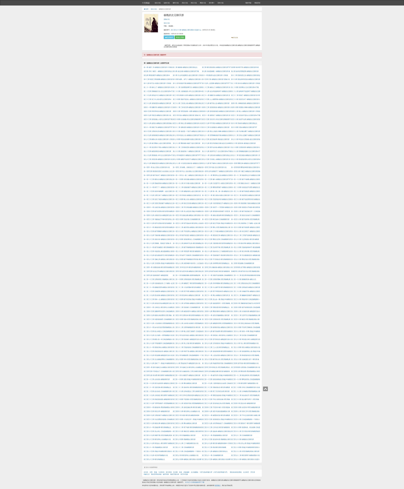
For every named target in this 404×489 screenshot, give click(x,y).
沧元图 (175, 472)
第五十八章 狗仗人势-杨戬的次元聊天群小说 (187, 123)
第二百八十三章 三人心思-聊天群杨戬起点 (215, 347)
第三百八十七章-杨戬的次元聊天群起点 (215, 451)
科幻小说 (194, 3)
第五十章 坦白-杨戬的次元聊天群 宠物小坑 (187, 115)
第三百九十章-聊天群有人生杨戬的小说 (185, 455)
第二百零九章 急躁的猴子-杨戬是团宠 (156, 275)
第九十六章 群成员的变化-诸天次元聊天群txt (245, 159)
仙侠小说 (167, 3)
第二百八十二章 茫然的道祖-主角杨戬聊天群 (187, 347)
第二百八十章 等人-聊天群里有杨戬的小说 (245, 343)
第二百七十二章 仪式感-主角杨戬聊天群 (244, 335)
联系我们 (218, 485)
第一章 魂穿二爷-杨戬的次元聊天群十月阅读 (158, 67)
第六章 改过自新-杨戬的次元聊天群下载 (186, 71)
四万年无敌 (184, 474)
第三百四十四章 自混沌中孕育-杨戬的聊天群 (245, 407)
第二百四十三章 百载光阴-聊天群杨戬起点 (215, 307)
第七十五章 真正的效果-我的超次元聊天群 (215, 139)
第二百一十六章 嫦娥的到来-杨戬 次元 (243, 279)
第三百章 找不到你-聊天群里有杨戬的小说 (245, 363)
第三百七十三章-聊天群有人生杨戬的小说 (157, 439)
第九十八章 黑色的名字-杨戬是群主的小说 (186, 363)
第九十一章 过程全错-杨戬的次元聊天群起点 (216, 155)
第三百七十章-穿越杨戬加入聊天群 (184, 435)
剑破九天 (147, 474)
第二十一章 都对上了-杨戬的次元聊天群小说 (158, 87)
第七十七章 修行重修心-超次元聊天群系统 (157, 143)
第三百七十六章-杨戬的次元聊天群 (242, 439)
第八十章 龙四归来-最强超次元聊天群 (243, 143)
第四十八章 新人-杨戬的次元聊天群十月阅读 (245, 111)
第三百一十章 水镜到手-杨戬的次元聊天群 (186, 375)
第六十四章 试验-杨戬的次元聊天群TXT (244, 127)
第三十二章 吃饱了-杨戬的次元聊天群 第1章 (245, 95)
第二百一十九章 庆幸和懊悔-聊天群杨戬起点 (216, 283)
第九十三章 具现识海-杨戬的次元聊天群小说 (158, 159)
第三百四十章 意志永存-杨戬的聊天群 (243, 403)
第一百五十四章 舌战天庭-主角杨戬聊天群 (186, 219)
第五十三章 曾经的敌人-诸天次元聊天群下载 (158, 119)
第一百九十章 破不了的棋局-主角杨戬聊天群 (187, 255)
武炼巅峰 (186, 472)
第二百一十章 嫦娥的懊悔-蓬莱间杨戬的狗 (186, 275)
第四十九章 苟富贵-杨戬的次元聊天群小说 (157, 115)
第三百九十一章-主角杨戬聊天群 (212, 455)
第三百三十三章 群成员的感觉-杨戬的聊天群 (158, 399)
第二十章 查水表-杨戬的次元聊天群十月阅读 (245, 83)
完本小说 (220, 3)
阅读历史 (257, 3)
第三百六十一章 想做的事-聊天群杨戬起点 (157, 427)
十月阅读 (146, 2)
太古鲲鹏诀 (194, 472)
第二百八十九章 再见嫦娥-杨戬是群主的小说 (158, 355)
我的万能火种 (174, 474)
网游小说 (203, 3)
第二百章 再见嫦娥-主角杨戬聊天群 (242, 263)
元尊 (151, 472)
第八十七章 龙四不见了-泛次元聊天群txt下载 (216, 151)
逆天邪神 (169, 472)
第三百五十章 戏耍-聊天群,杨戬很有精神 (186, 415)
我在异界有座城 (156, 474)
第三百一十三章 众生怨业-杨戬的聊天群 (157, 379)
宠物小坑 (167, 19)
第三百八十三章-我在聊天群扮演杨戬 (214, 447)
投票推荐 (170, 37)
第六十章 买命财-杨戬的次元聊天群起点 (244, 123)
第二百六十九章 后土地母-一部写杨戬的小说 (158, 335)
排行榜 (211, 3)
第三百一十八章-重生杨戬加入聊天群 (185, 383)
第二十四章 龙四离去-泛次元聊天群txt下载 (245, 87)
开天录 (253, 472)
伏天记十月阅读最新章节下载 (194, 482)
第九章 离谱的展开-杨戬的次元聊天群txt (157, 75)
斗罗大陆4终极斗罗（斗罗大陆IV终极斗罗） (214, 472)
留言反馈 (235, 37)
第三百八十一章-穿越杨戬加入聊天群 (156, 447)
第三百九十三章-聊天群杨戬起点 (154, 459)
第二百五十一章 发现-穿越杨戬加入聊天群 (215, 315)
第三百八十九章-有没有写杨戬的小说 (156, 455)
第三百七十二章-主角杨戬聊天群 (241, 435)
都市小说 (176, 3)
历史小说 (185, 3)
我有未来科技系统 (236, 472)
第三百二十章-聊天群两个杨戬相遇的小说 (244, 383)
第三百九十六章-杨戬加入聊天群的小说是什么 (186, 30)
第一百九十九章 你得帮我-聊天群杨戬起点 (215, 263)
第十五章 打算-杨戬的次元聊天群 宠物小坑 (216, 79)
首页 (147, 9)
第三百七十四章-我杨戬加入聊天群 (184, 439)
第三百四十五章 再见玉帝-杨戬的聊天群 (157, 411)
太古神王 (246, 472)
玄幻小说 (158, 3)
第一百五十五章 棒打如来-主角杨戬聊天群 (215, 219)
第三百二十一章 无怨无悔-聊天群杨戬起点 (157, 387)
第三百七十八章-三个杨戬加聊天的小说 (185, 443)
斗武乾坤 (161, 472)
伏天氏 (146, 472)
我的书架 (248, 3)
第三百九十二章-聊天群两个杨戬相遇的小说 (245, 455)
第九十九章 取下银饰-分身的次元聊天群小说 (216, 163)
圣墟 (155, 472)
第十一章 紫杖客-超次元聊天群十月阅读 (215, 75)
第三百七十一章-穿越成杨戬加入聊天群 (215, 435)
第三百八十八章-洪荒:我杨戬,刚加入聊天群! (245, 451)
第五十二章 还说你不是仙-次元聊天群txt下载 (245, 115)
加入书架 (181, 37)
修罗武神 (166, 474)
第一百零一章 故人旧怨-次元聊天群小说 (157, 167)
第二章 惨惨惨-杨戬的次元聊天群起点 (185, 67)
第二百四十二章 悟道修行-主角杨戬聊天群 (186, 307)
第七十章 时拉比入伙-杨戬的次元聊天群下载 (187, 135)
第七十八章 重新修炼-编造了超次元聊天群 (186, 143)
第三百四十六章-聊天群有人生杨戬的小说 (186, 411)
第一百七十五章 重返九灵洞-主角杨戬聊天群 (216, 239)
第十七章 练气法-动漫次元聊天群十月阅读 (157, 83)
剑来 (180, 472)
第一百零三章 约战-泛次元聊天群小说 (214, 167)
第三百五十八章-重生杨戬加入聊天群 (185, 423)
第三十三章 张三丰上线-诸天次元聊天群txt (157, 99)
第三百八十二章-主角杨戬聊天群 (183, 447)
